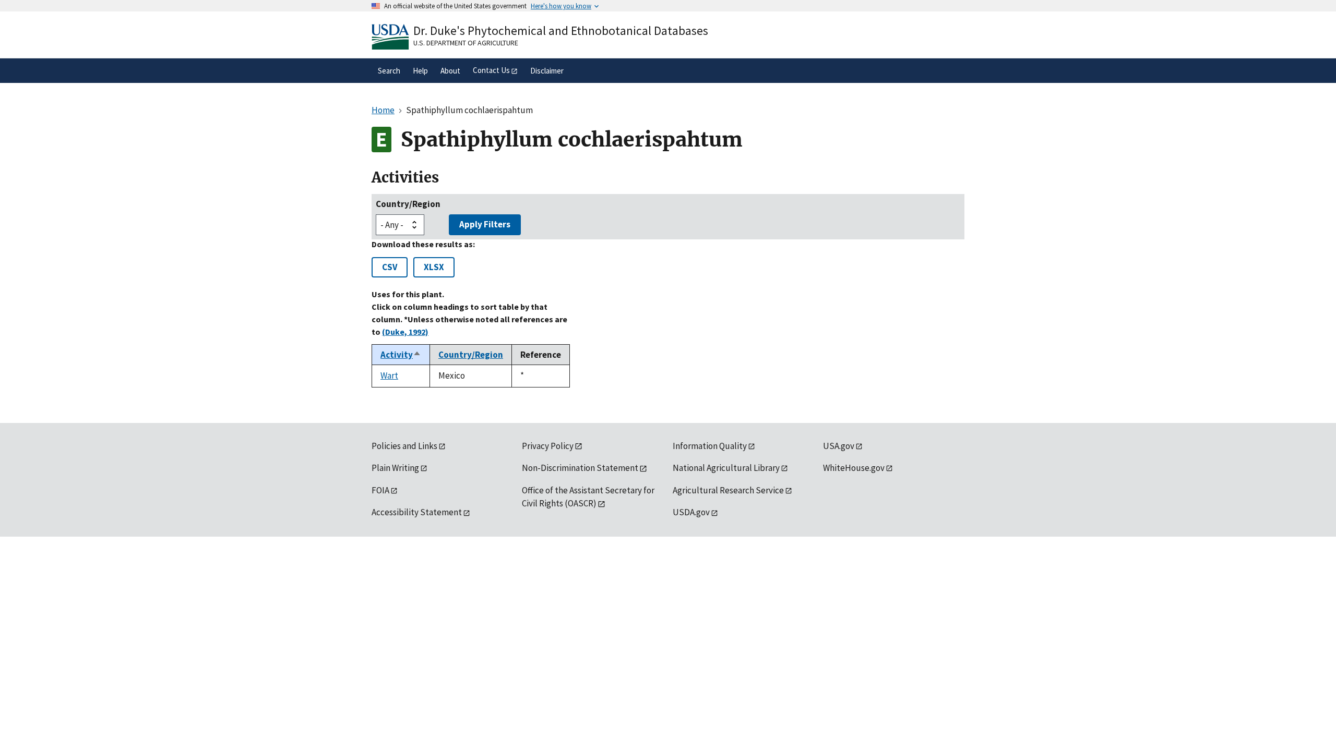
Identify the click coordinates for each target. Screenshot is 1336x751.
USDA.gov (691, 512)
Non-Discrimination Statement (580, 468)
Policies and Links (404, 446)
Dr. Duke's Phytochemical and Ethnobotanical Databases (560, 30)
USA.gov (838, 446)
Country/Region (408, 204)
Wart (389, 375)
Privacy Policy (548, 446)
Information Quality (710, 446)
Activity (400, 354)
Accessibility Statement (417, 512)
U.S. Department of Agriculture (465, 42)
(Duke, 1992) (405, 331)
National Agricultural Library (726, 468)
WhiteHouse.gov (854, 468)
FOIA (380, 490)
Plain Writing (395, 468)
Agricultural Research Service (728, 490)
